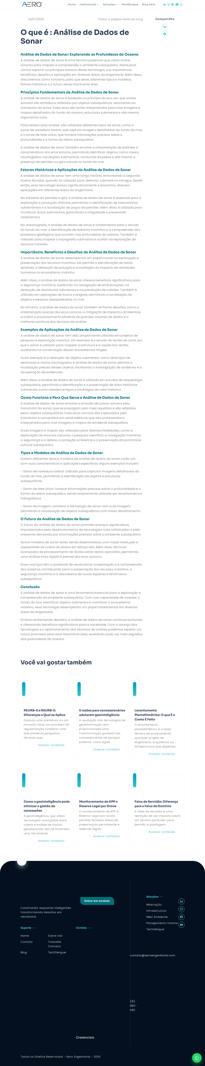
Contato (27, 942)
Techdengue (155, 929)
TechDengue (130, 4)
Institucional (88, 4)
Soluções (109, 4)
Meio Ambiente (156, 917)
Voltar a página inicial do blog (120, 19)
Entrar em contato (97, 901)
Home (72, 4)
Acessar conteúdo (51, 745)
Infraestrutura (156, 911)
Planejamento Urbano (162, 923)
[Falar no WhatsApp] (197, 1058)
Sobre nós (55, 936)
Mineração (154, 904)
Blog (24, 952)
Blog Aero (148, 4)
